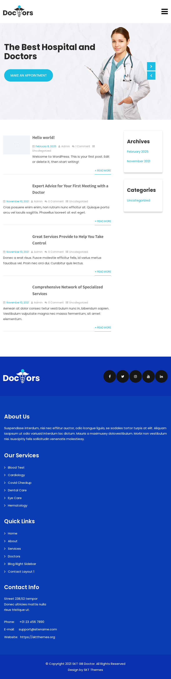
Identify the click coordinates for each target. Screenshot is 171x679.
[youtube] (148, 376)
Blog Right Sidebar (22, 564)
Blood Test (16, 467)
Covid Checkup (19, 482)
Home (12, 533)
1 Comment (82, 146)
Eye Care (15, 498)
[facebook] (109, 376)
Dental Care (17, 490)
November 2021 (138, 161)
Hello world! (43, 137)
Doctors (14, 556)
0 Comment (56, 201)
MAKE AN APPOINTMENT (28, 75)
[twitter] (122, 376)
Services (14, 548)
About (13, 541)
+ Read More (103, 170)
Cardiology (16, 475)
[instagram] (135, 376)
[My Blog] (18, 11)
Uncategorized (41, 150)
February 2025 (137, 151)
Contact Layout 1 (21, 571)
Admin (65, 146)
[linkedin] (161, 376)
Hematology (17, 505)
